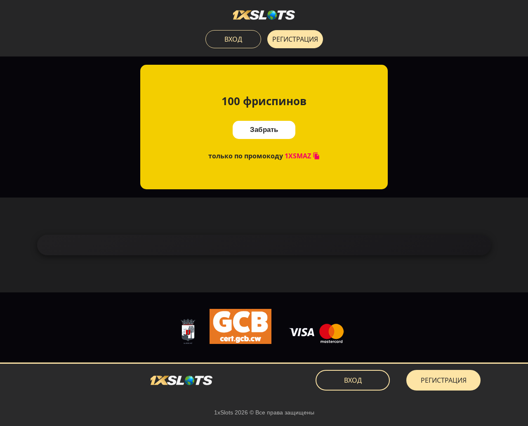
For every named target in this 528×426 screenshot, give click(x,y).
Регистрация (295, 39)
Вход (233, 39)
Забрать (264, 130)
